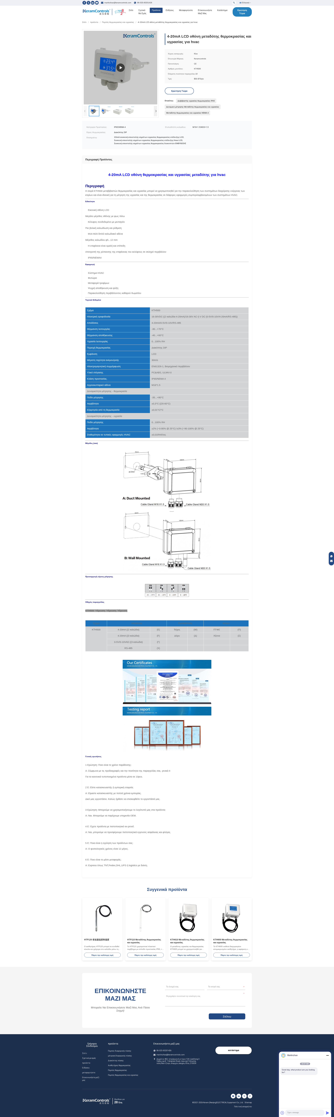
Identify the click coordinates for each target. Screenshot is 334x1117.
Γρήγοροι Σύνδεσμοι (92, 1045)
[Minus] (327, 1055)
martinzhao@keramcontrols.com (117, 3)
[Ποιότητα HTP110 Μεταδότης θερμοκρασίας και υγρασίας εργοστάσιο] (145, 918)
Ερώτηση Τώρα (242, 11)
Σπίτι (131, 10)
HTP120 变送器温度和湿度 (96, 940)
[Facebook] (84, 3)
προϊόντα (156, 10)
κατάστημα (222, 10)
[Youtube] (97, 3)
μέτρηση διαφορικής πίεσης (120, 1056)
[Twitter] (88, 3)
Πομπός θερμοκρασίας (117, 1070)
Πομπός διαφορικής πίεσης (119, 1051)
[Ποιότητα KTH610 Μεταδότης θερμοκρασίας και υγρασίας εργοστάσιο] (188, 918)
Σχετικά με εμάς (142, 11)
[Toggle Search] (234, 3)
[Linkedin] (92, 3)
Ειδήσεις (170, 10)
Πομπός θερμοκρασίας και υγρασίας (118, 22)
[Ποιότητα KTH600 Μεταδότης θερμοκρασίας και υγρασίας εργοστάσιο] (231, 918)
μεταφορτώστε (186, 10)
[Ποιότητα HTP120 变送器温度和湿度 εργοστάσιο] (102, 918)
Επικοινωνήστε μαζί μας (205, 11)
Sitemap (248, 1102)
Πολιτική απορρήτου (243, 1107)
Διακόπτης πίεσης (116, 1061)
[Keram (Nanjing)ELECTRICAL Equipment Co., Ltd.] (96, 12)
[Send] (327, 1113)
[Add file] (282, 1113)
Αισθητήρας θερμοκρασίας (119, 1065)
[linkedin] (238, 1096)
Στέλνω (227, 1016)
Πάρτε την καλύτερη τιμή (102, 955)
